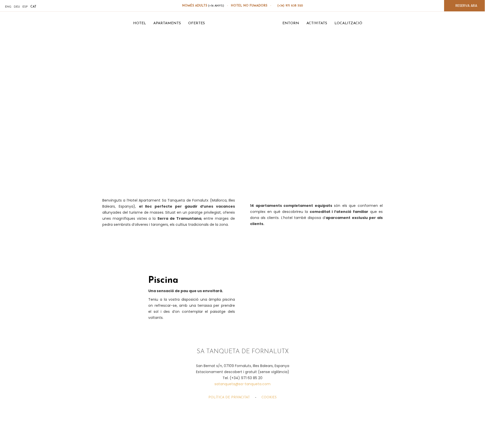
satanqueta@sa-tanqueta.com (242, 383)
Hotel (139, 23)
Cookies (269, 397)
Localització (348, 23)
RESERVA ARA (465, 5)
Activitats (316, 23)
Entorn (290, 23)
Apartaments (167, 23)
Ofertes (196, 23)
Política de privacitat (229, 397)
